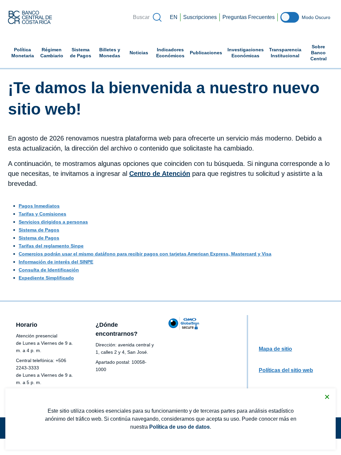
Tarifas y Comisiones (42, 214)
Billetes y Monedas (109, 52)
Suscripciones (200, 17)
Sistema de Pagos (80, 52)
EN (173, 17)
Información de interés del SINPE (56, 261)
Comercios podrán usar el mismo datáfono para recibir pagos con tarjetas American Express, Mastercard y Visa (145, 253)
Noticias (139, 52)
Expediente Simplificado (46, 277)
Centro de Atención (159, 173)
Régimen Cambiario (51, 52)
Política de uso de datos (179, 427)
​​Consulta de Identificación (49, 269)
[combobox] (147, 17)
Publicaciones (206, 52)
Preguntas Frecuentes (248, 17)
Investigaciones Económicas (246, 52)
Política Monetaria (22, 52)
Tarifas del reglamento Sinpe (51, 245)
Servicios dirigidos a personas (53, 222)
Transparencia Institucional (285, 52)
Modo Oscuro (316, 17)
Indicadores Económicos (171, 52)
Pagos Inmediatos (39, 206)
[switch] (289, 17)
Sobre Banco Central (318, 52)
